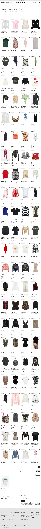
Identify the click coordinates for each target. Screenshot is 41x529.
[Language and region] (34, 2)
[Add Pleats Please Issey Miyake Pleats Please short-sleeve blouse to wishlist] (9, 38)
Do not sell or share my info (30, 525)
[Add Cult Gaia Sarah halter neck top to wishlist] (39, 56)
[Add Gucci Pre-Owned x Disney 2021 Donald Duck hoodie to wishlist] (39, 356)
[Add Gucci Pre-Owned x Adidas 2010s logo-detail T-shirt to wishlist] (9, 169)
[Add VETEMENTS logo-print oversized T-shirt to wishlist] (19, 225)
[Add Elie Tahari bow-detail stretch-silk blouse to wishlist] (29, 281)
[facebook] (36, 519)
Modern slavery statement (14, 516)
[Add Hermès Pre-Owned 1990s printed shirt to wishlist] (29, 450)
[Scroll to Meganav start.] (27, 5)
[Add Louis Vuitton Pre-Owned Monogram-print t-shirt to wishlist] (9, 431)
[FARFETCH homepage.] (20, 2)
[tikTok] (34, 519)
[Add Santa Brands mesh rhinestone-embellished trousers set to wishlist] (9, 150)
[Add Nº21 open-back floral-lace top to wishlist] (39, 337)
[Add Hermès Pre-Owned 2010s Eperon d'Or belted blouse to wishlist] (29, 169)
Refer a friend (23, 512)
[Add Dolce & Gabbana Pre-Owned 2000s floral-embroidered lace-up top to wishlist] (29, 431)
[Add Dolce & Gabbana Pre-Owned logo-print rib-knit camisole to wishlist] (29, 319)
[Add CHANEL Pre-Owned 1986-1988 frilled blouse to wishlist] (19, 281)
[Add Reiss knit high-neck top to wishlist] (39, 38)
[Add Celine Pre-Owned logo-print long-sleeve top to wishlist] (19, 450)
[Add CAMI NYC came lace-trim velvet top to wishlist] (39, 281)
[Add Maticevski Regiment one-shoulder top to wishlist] (9, 94)
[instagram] (32, 519)
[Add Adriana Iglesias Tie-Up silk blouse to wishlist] (29, 94)
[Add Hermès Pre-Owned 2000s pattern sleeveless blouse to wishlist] (19, 94)
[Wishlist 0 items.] (37, 2)
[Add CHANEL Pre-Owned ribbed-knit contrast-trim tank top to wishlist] (39, 113)
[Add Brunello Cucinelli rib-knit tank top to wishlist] (39, 262)
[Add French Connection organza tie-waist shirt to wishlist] (19, 187)
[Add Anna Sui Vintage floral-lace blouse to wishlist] (19, 38)
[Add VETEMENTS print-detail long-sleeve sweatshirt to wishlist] (9, 225)
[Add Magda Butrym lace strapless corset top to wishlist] (29, 19)
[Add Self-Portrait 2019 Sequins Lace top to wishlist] (19, 56)
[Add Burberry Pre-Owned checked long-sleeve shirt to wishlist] (19, 337)
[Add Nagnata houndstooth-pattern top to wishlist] (19, 169)
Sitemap (12, 519)
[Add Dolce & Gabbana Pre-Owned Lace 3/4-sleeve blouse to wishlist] (39, 187)
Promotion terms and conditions (5, 519)
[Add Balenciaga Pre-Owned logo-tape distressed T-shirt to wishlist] (39, 225)
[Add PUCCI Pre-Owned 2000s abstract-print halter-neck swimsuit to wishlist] (39, 131)
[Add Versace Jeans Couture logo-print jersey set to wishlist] (39, 450)
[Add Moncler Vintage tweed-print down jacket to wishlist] (19, 262)
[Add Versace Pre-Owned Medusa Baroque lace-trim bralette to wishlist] (19, 113)
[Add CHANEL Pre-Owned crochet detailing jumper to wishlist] (39, 19)
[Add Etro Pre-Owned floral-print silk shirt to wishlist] (29, 300)
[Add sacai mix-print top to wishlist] (29, 187)
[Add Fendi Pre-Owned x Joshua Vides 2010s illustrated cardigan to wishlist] (39, 393)
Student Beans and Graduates (25, 516)
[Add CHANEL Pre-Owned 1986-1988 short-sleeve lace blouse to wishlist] (39, 375)
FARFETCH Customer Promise (5, 520)
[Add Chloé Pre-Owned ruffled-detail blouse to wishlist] (19, 412)
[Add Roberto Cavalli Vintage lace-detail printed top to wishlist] (39, 206)
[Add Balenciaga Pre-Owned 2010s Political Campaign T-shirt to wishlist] (9, 356)
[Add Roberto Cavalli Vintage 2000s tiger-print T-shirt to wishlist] (29, 131)
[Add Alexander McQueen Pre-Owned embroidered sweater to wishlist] (29, 262)
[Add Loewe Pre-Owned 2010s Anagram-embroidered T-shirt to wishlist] (29, 244)
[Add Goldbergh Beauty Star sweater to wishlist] (9, 244)
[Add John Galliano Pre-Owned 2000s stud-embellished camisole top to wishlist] (9, 75)
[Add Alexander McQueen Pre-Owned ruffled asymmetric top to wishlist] (9, 187)
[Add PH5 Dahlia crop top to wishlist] (39, 150)
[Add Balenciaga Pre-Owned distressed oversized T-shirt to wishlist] (9, 131)
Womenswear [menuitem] (3, 2)
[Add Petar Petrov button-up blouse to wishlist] (9, 281)
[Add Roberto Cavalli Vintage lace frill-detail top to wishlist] (29, 356)
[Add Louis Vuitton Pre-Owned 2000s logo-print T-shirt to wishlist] (19, 244)
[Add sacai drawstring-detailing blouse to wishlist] (9, 113)
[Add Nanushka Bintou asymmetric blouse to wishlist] (29, 225)
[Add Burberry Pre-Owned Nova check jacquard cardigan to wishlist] (39, 412)
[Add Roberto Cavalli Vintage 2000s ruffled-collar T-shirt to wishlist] (19, 19)
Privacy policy (3, 525)
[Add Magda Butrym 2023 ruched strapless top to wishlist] (19, 300)
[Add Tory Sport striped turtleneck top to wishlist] (29, 206)
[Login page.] (36, 2)
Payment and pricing (4, 516)
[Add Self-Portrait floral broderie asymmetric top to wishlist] (39, 169)
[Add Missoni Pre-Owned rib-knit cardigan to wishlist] (9, 375)
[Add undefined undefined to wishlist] (8, 477)
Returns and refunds (4, 515)
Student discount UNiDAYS (24, 515)
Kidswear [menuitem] (11, 2)
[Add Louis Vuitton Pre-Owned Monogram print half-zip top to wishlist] (39, 94)
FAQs (1, 512)
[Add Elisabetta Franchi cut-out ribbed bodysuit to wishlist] (9, 19)
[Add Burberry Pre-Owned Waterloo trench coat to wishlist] (9, 337)
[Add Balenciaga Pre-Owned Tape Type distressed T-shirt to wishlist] (9, 56)
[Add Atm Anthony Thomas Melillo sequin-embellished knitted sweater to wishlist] (39, 431)
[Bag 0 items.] (39, 2)
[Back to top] (39, 467)
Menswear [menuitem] (7, 2)
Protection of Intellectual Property (21, 525)
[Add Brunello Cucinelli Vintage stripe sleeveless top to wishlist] (19, 431)
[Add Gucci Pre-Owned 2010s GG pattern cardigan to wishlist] (9, 300)
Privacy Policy (34, 503)
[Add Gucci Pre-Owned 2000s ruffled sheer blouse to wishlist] (9, 319)
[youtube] (38, 519)
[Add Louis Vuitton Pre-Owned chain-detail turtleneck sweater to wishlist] (39, 300)
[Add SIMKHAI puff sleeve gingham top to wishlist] (29, 150)
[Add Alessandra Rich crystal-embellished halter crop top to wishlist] (19, 356)
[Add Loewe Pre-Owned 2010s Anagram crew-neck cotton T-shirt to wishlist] (29, 375)
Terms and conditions (8, 525)
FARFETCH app (13, 515)
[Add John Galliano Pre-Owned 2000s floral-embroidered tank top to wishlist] (39, 319)
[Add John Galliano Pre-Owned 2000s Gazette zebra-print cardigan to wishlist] (39, 244)
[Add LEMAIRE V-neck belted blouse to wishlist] (29, 75)
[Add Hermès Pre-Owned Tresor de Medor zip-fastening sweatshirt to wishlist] (9, 262)
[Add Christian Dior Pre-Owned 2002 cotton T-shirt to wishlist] (39, 75)
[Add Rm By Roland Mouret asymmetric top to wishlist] (9, 206)
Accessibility (14, 525)
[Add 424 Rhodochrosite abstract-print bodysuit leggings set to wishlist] (29, 113)
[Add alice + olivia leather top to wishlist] (19, 75)
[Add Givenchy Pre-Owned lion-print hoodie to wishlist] (19, 319)
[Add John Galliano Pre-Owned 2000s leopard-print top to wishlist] (9, 412)
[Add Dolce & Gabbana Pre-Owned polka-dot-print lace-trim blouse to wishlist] (29, 56)
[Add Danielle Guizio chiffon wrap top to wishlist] (29, 38)
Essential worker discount (24, 519)
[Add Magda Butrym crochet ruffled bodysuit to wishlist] (19, 150)
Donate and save (23, 520)
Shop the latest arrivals (21, 0)
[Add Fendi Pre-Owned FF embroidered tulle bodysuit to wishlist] (9, 450)
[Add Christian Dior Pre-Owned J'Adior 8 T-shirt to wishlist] (29, 337)
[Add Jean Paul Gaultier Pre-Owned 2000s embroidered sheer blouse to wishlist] (19, 393)
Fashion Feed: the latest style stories (35, 515)
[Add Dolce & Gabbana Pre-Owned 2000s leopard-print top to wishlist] (19, 131)
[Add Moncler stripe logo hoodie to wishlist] (29, 393)
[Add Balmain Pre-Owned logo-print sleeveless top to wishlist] (19, 375)
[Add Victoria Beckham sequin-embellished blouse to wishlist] (9, 393)
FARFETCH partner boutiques (15, 512)
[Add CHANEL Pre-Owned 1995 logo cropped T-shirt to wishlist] (19, 206)
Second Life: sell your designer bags (35, 513)
